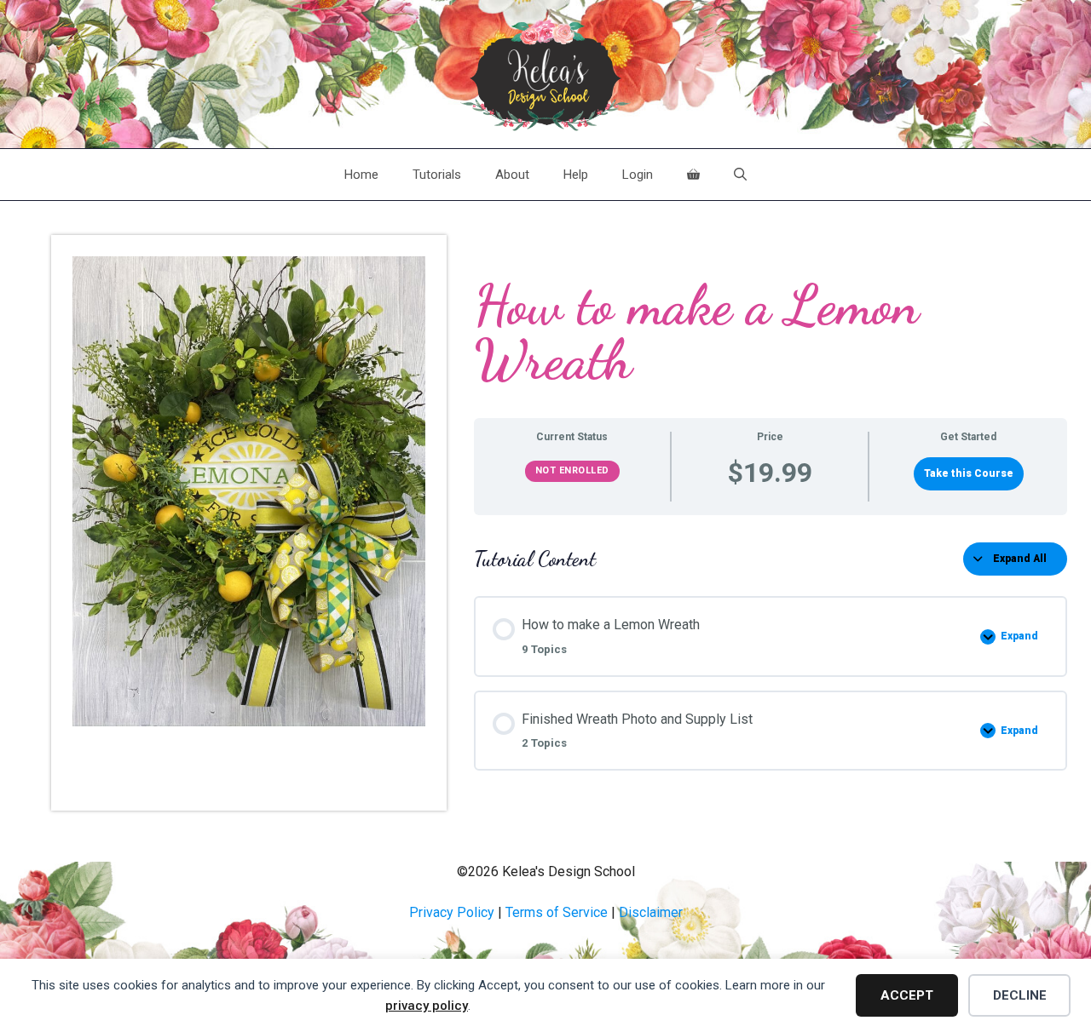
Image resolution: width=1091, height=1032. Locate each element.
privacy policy (426, 1005)
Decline (1020, 995)
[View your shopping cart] (693, 174)
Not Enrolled (572, 470)
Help (575, 174)
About (512, 174)
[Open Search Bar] (740, 174)
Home (361, 174)
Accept (906, 995)
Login (637, 174)
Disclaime (648, 912)
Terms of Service (556, 912)
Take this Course (968, 473)
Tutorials (437, 174)
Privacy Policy (451, 912)
